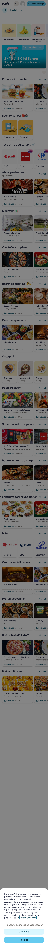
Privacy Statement (28, 918)
